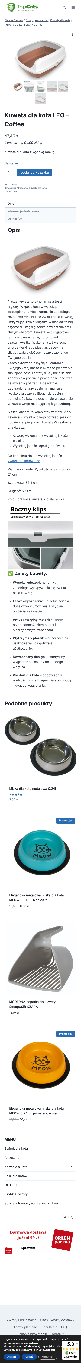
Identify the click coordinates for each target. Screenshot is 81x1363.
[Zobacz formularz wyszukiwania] (64, 7)
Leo (15, 191)
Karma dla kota (16, 1167)
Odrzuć (29, 1356)
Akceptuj (11, 1356)
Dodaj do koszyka (34, 172)
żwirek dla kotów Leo (24, 461)
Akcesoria (22, 188)
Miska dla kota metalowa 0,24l (32, 788)
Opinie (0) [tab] (15, 219)
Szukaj (68, 1217)
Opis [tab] (11, 203)
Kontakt (58, 1334)
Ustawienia (47, 1356)
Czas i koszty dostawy (57, 1320)
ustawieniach (47, 1350)
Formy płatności (26, 1327)
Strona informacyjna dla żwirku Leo (31, 1203)
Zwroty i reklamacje (21, 1320)
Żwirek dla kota (16, 1148)
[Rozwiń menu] (73, 7)
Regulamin (49, 1327)
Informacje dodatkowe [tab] (23, 211)
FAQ (64, 1327)
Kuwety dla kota (38, 188)
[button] (71, 34)
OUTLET (11, 1185)
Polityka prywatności (32, 1334)
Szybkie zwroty (16, 1194)
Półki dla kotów (16, 1176)
